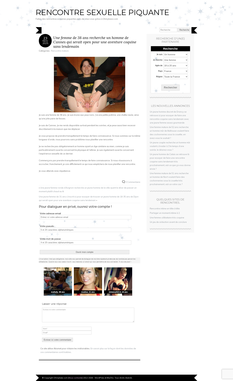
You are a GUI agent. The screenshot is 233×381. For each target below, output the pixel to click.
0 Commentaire (132, 182)
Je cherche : (158, 60)
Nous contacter (75, 378)
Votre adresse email (50, 213)
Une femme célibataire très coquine (167, 217)
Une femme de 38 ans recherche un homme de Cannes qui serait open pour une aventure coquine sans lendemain (94, 42)
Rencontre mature (60, 51)
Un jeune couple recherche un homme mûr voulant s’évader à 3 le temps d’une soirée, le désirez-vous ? (170, 146)
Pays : (160, 71)
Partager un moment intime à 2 (165, 213)
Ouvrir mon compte (84, 252)
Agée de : (159, 65)
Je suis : (159, 54)
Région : (159, 77)
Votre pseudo (47, 226)
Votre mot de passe (50, 238)
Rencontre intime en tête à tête (165, 208)
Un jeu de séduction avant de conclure (168, 222)
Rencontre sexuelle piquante (102, 12)
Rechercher (170, 87)
